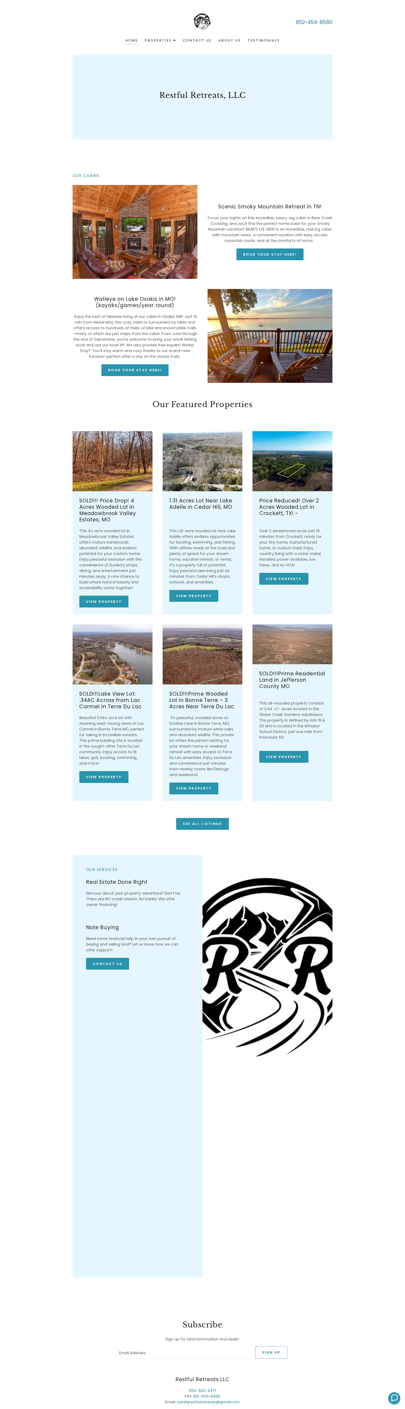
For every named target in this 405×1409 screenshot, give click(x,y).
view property (104, 601)
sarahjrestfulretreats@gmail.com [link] (208, 1402)
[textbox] (183, 1352)
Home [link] (131, 40)
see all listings (202, 823)
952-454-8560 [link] (314, 22)
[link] (202, 22)
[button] (160, 40)
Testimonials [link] (264, 40)
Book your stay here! (270, 254)
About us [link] (230, 40)
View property (194, 596)
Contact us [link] (197, 40)
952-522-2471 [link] (202, 1390)
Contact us (107, 963)
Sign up (271, 1352)
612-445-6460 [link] (206, 1396)
